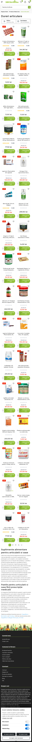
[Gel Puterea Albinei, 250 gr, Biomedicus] (8, 129)
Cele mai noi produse (8, 661)
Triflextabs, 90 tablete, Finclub (8, 366)
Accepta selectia (9, 734)
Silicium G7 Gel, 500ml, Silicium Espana (23, 204)
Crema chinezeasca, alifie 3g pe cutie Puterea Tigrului (8, 42)
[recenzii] (23, 78)
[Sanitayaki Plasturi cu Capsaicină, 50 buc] (23, 259)
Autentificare (6, 639)
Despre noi (5, 672)
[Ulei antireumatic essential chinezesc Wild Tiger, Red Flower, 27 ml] (23, 356)
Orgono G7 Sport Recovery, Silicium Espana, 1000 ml (8, 236)
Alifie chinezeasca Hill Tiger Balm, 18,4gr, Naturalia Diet (8, 106)
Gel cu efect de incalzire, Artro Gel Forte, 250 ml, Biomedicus (8, 528)
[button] (2, 2)
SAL (3, 680)
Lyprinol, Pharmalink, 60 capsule (8, 171)
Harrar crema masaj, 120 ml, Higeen (23, 495)
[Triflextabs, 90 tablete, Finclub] (8, 356)
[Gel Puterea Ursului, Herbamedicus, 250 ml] (23, 291)
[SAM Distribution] (12, 2)
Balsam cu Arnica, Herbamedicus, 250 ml (23, 398)
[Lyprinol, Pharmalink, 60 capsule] (8, 162)
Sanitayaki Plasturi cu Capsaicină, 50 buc (23, 269)
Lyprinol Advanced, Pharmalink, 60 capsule (8, 334)
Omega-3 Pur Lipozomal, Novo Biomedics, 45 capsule (23, 171)
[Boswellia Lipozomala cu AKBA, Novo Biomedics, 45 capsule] (8, 486)
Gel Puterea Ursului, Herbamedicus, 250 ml (23, 301)
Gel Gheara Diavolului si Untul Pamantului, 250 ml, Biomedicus (23, 236)
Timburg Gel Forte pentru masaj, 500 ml (8, 463)
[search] (29, 7)
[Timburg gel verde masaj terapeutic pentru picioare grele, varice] (8, 259)
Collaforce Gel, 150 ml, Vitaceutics (23, 528)
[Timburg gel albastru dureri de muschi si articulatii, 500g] (23, 129)
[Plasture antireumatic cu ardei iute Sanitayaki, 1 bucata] (23, 421)
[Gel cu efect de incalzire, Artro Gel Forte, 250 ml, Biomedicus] (8, 518)
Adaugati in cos (10, 53)
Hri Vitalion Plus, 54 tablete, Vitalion (23, 74)
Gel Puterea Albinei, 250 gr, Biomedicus (8, 139)
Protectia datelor (7, 674)
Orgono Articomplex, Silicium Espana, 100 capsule (8, 431)
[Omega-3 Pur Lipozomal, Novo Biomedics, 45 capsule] (23, 162)
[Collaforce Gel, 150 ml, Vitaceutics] (23, 518)
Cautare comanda (7, 652)
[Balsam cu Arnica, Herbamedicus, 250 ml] (23, 389)
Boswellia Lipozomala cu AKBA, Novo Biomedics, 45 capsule (8, 495)
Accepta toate (23, 734)
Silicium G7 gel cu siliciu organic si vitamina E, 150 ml (23, 42)
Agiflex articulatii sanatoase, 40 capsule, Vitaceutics (9, 398)
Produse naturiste (14, 11)
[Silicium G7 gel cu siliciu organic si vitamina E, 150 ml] (23, 32)
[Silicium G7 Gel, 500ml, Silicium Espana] (23, 194)
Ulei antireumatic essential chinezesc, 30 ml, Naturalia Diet (23, 106)
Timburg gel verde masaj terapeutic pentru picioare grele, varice (8, 269)
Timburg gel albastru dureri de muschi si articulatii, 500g (23, 139)
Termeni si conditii (7, 676)
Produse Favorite (7, 650)
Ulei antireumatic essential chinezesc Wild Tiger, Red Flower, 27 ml (23, 366)
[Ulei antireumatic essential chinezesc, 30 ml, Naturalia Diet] (23, 97)
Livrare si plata (6, 654)
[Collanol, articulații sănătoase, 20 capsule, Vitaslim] (23, 453)
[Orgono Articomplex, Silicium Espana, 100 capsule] (8, 421)
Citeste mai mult (7, 718)
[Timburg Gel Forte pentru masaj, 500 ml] (8, 453)
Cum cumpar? (6, 656)
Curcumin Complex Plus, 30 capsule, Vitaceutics (23, 334)
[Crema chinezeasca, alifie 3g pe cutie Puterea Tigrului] (8, 32)
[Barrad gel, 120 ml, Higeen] (8, 194)
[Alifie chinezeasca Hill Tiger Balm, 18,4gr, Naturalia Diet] (8, 97)
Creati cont (5, 641)
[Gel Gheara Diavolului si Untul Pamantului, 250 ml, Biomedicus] (23, 227)
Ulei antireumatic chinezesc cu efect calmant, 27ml (8, 74)
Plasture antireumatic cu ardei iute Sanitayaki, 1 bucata (23, 431)
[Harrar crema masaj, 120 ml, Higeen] (23, 486)
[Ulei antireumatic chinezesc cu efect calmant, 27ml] (8, 64)
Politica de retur (6, 659)
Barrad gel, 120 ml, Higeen (8, 204)
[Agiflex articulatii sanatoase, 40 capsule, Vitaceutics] (8, 389)
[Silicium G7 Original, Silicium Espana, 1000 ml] (8, 291)
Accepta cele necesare (16, 738)
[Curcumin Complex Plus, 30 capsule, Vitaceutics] (23, 324)
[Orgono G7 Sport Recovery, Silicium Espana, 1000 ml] (8, 227)
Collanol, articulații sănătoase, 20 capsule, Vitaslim (23, 463)
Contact (4, 670)
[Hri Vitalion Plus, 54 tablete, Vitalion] (23, 64)
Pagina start (4, 11)
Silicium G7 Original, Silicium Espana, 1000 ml (8, 301)
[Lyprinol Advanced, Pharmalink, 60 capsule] (8, 324)
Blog (3, 678)
